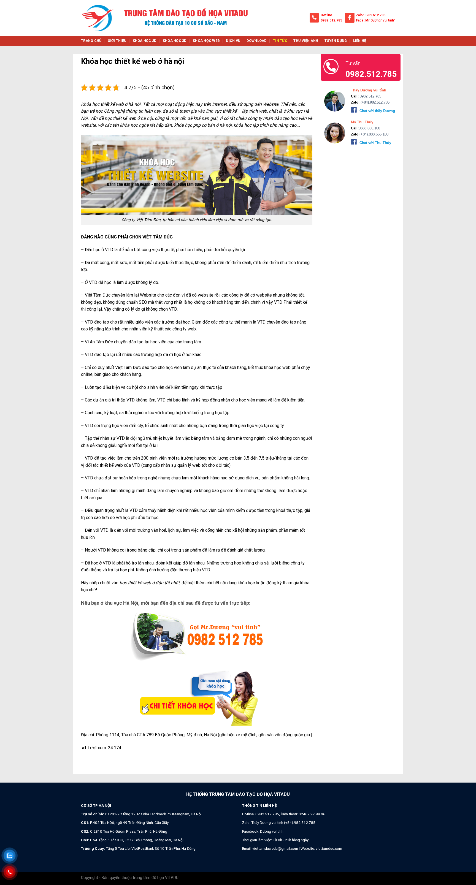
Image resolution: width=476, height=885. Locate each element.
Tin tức (280, 41)
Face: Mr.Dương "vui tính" (375, 20)
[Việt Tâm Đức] (97, 18)
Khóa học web (206, 41)
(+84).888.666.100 (373, 134)
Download (257, 41)
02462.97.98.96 (312, 814)
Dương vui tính (271, 831)
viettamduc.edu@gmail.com (275, 848)
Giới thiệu (117, 41)
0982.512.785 (331, 20)
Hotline (326, 15)
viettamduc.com (329, 848)
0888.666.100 (369, 128)
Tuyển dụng (335, 41)
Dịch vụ (233, 41)
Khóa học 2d (145, 41)
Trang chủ (91, 41)
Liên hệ (359, 41)
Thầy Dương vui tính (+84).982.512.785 (283, 822)
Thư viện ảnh (305, 41)
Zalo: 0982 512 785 (370, 15)
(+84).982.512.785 (374, 102)
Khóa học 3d (175, 41)
